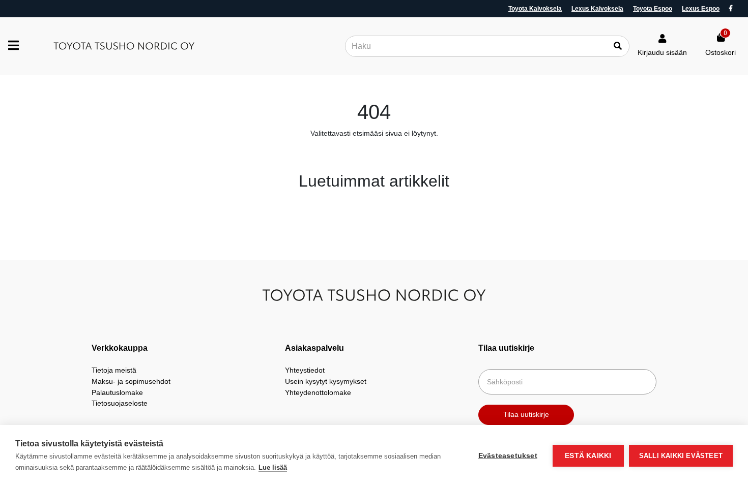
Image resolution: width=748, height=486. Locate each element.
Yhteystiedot (305, 370)
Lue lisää (272, 467)
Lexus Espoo (701, 8)
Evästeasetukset (507, 456)
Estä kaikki (588, 456)
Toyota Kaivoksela (535, 8)
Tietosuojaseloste (120, 403)
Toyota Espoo (652, 8)
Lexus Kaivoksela (597, 8)
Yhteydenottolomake (318, 392)
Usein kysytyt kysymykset (325, 381)
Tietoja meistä (114, 370)
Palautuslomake (117, 392)
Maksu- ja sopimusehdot (131, 381)
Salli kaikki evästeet (681, 456)
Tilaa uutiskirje (526, 414)
